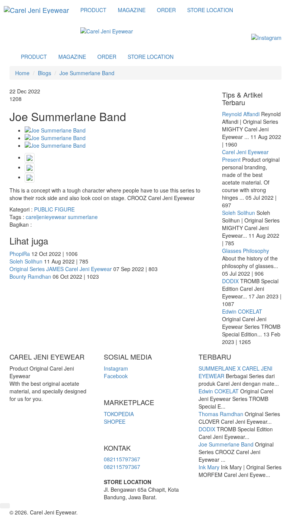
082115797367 (122, 459)
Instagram (116, 368)
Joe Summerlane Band (86, 73)
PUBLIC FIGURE (54, 209)
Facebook (116, 376)
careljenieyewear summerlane (62, 217)
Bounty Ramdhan (30, 276)
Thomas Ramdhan (221, 414)
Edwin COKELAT (242, 311)
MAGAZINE (132, 10)
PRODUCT (93, 10)
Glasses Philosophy (245, 250)
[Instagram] (266, 37)
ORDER (166, 10)
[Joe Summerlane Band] (118, 130)
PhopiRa (19, 253)
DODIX (230, 281)
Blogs (44, 73)
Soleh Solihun (25, 261)
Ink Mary (209, 467)
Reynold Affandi (241, 114)
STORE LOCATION (210, 10)
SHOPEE (114, 421)
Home (22, 73)
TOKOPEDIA (119, 414)
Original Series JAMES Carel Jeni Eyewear (60, 269)
